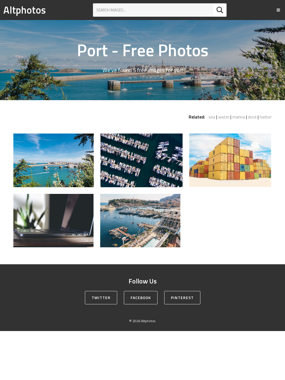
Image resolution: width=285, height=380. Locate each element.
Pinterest (182, 297)
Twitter (101, 297)
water (223, 116)
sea (211, 116)
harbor (266, 116)
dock (252, 116)
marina (238, 116)
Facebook (141, 297)
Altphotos (24, 10)
